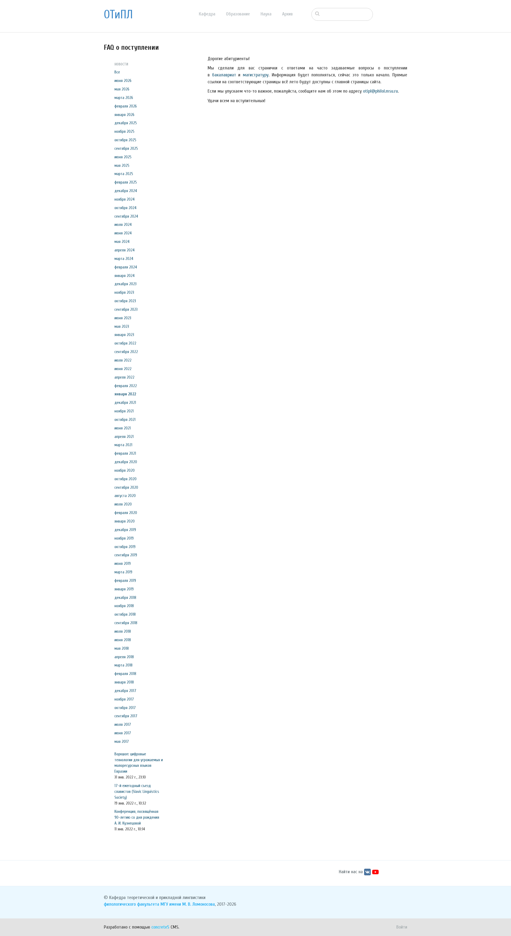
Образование (238, 14)
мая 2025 (121, 165)
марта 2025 (123, 173)
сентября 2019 (125, 555)
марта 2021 (123, 444)
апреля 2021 (124, 436)
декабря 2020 (125, 461)
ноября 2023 (124, 292)
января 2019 (124, 589)
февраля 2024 (125, 267)
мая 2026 (121, 89)
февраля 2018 (125, 673)
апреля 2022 (124, 377)
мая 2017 (121, 741)
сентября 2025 (126, 148)
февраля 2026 (125, 106)
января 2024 (124, 275)
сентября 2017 (125, 716)
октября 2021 (124, 419)
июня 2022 (122, 368)
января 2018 (124, 682)
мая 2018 (121, 648)
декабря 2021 (125, 402)
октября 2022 (125, 343)
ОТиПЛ (118, 15)
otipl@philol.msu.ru (380, 91)
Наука (266, 14)
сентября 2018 (125, 622)
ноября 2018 (124, 605)
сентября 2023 (126, 309)
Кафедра (207, 14)
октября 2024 (125, 207)
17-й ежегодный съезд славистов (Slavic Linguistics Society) (136, 791)
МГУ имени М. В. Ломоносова (187, 904)
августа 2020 (125, 495)
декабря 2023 (125, 283)
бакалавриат (224, 75)
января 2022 (125, 394)
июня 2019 (122, 563)
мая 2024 (122, 241)
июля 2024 (123, 224)
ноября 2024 (124, 199)
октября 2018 (125, 614)
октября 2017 (125, 707)
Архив (287, 14)
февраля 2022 (125, 385)
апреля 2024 (124, 250)
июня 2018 (122, 639)
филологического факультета (131, 904)
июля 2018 (122, 631)
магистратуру (256, 75)
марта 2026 (123, 97)
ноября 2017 (124, 699)
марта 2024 (123, 258)
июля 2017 (122, 724)
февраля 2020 (125, 512)
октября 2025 (125, 140)
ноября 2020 (124, 470)
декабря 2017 (125, 690)
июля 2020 (123, 504)
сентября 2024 (126, 216)
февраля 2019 (125, 580)
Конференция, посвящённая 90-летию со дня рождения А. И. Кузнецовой (136, 817)
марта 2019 (123, 572)
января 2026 (124, 114)
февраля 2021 (125, 453)
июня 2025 (122, 157)
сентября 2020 (126, 487)
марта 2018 (123, 665)
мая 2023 (121, 326)
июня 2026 (122, 80)
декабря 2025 (125, 123)
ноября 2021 (124, 411)
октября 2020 (125, 479)
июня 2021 (122, 428)
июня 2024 (123, 233)
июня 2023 (122, 318)
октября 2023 (125, 301)
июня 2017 (122, 733)
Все (117, 72)
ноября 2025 (124, 131)
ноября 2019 (124, 538)
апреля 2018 (124, 657)
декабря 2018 (125, 597)
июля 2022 (122, 360)
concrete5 (160, 927)
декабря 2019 (125, 529)
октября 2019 (124, 546)
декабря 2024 (125, 190)
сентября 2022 (126, 351)
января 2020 (124, 521)
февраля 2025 (125, 182)
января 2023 (124, 334)
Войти (401, 927)
